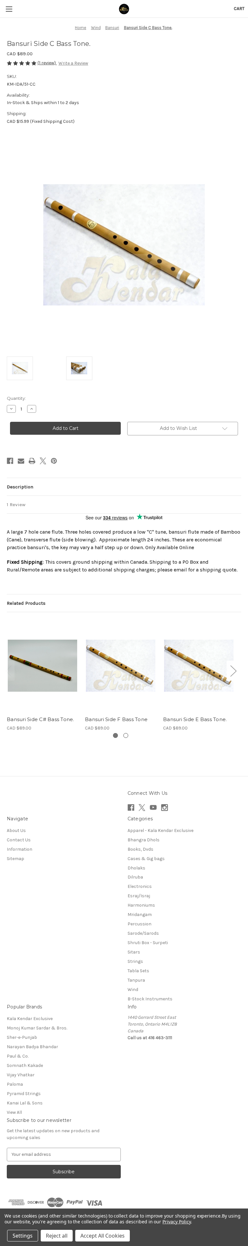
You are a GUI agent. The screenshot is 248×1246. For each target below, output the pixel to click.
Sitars (134, 952)
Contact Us (19, 840)
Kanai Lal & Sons (25, 1103)
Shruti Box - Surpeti (148, 942)
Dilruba (135, 877)
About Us (16, 830)
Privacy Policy (176, 1222)
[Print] (32, 460)
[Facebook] (10, 460)
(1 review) (47, 63)
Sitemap (15, 858)
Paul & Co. (17, 1056)
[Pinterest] (54, 460)
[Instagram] (164, 807)
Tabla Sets (138, 971)
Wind (133, 989)
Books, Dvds (140, 849)
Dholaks (136, 868)
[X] (43, 460)
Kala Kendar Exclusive (30, 1018)
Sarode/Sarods (143, 933)
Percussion (139, 924)
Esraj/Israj (139, 896)
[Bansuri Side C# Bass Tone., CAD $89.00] (42, 665)
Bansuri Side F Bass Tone (116, 719)
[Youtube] (153, 807)
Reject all (56, 1235)
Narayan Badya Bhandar (32, 1046)
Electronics (140, 886)
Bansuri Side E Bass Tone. (195, 719)
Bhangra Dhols (144, 840)
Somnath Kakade (25, 1065)
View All (14, 1112)
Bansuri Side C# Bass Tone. (40, 719)
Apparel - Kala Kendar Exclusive (160, 830)
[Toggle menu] (9, 9)
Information (19, 849)
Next (233, 671)
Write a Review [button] (73, 63)
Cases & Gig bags (146, 858)
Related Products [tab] (26, 603)
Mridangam (140, 914)
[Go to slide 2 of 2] (125, 735)
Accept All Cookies (102, 1235)
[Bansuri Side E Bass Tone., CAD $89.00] (198, 665)
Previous (8, 671)
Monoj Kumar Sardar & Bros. (37, 1028)
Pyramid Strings (24, 1093)
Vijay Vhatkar (21, 1075)
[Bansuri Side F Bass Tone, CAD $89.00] (120, 665)
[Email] (21, 460)
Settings (23, 1235)
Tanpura (136, 980)
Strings (135, 961)
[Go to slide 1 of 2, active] (115, 735)
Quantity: (16, 398)
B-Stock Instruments (150, 999)
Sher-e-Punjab (22, 1037)
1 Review (16, 504)
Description (20, 487)
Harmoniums (141, 905)
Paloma (15, 1084)
